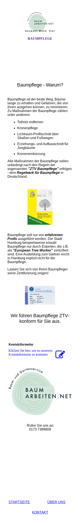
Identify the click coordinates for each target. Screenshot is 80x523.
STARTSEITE (19, 502)
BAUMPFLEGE (40, 38)
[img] (40, 22)
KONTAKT (40, 512)
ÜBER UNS (56, 502)
